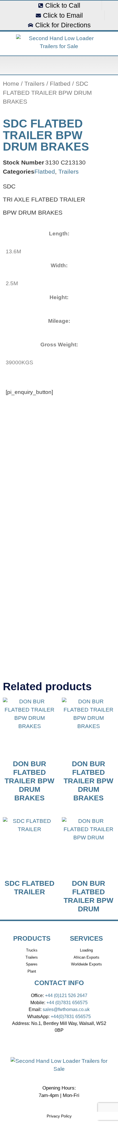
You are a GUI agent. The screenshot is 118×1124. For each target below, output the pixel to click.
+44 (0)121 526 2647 (66, 995)
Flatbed (60, 83)
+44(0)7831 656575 (71, 1016)
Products (31, 938)
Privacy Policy (59, 1116)
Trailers (34, 83)
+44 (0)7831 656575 (67, 1002)
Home (11, 83)
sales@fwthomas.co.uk (66, 1009)
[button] (59, 65)
